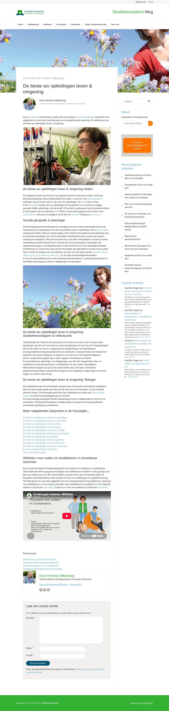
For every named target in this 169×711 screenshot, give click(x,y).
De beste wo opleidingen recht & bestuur (42, 427)
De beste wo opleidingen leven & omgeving (43, 440)
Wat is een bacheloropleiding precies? (138, 205)
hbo (82, 202)
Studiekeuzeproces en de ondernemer (41, 566)
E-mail (30, 655)
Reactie (30, 618)
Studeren (48, 24)
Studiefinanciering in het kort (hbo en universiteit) (138, 176)
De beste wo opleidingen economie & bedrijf (43, 430)
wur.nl (151, 2)
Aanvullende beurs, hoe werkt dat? (138, 186)
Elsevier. (76, 215)
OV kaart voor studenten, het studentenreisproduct (138, 215)
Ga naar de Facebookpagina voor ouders (137, 145)
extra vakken (103, 230)
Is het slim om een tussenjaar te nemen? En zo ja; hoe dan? (138, 291)
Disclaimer (134, 703)
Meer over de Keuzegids (34, 452)
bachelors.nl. (96, 215)
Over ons (115, 24)
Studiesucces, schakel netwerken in (40, 559)
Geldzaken (75, 24)
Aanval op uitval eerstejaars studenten (41, 562)
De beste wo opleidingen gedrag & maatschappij (46, 433)
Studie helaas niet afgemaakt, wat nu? (137, 363)
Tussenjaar (61, 24)
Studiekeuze (33, 24)
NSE (56, 211)
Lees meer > (145, 337)
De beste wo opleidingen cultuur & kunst (42, 424)
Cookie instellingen (146, 703)
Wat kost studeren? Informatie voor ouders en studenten (138, 196)
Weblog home (141, 2)
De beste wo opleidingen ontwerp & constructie (45, 446)
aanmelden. (48, 487)
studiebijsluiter (30, 215)
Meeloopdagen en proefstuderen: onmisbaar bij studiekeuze (138, 316)
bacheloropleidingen (85, 117)
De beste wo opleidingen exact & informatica (44, 443)
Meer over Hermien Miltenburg (53, 584)
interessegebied (94, 199)
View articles (75, 584)
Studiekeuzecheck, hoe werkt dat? (138, 257)
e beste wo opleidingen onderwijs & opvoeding (45, 417)
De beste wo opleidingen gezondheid (40, 436)
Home (20, 24)
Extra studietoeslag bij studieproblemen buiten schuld (136, 226)
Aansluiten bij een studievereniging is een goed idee (138, 268)
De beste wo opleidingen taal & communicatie (44, 421)
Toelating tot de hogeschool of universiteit (42, 569)
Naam (29, 648)
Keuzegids (33, 117)
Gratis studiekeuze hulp (96, 24)
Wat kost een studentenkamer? (133, 237)
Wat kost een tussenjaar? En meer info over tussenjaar (138, 247)
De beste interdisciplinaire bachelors (40, 449)
